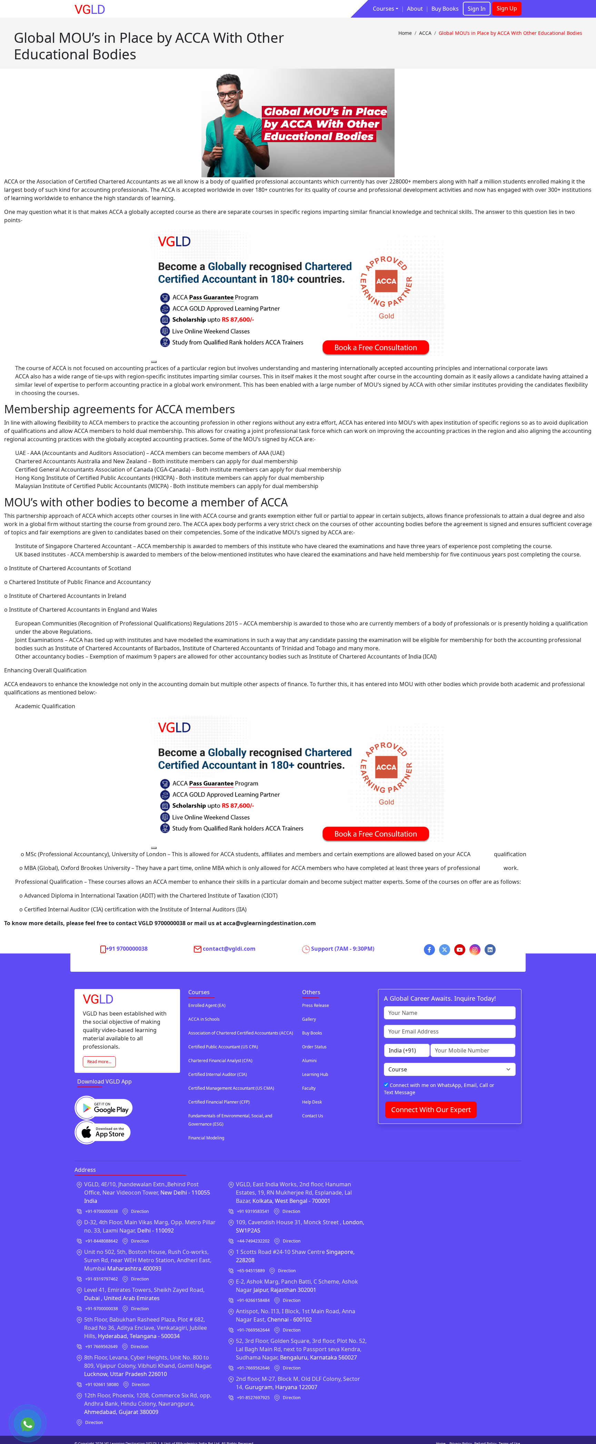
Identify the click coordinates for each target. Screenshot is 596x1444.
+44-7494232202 (253, 1241)
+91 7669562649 (101, 1346)
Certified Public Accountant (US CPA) (223, 1047)
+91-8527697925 (253, 1398)
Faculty (309, 1088)
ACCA (425, 33)
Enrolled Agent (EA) (207, 1005)
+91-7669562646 (253, 1368)
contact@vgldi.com (229, 948)
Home (405, 33)
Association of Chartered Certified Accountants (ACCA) (240, 1033)
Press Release (315, 1005)
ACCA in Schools (204, 1019)
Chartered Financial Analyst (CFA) (220, 1061)
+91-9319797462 (101, 1279)
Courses (383, 8)
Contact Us (312, 1116)
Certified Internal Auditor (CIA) (217, 1074)
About (415, 8)
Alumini (309, 1061)
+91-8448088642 (101, 1241)
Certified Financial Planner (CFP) (219, 1102)
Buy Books (445, 8)
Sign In (477, 8)
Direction (140, 1211)
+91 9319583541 (253, 1211)
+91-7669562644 (253, 1330)
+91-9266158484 (253, 1300)
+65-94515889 (251, 1271)
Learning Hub (315, 1074)
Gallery (309, 1019)
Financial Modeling (206, 1138)
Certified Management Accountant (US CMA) (231, 1088)
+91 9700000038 (127, 948)
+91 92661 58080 (102, 1384)
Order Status (314, 1047)
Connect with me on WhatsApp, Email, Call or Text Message (439, 1089)
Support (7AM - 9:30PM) (342, 948)
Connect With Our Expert (431, 1109)
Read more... (99, 1062)
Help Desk (312, 1102)
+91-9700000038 (101, 1211)
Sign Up (507, 8)
